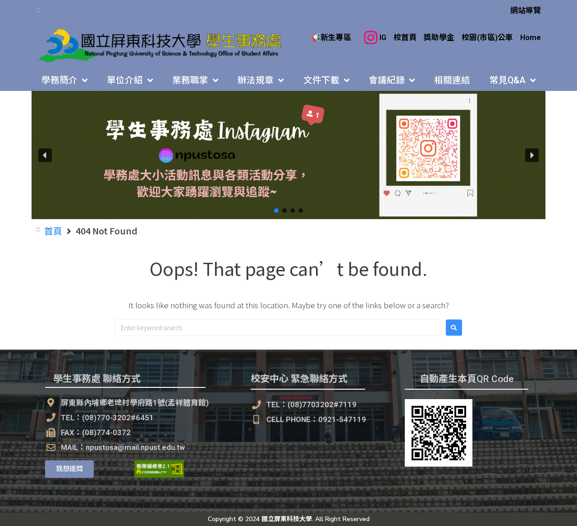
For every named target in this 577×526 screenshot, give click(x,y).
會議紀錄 (387, 80)
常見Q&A (508, 80)
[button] (288, 155)
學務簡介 (59, 80)
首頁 (53, 230)
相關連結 (452, 80)
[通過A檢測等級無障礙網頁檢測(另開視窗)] (159, 475)
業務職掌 (190, 80)
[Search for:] (278, 327)
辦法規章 (256, 80)
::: (38, 9)
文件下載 (321, 80)
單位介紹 (125, 80)
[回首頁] (160, 46)
